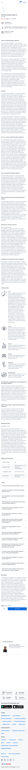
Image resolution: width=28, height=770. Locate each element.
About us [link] (3, 753)
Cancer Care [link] (22, 724)
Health (3, 712)
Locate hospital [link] (5, 730)
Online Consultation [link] (6, 718)
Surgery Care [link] (6, 724)
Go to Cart (17, 608)
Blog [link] (2, 742)
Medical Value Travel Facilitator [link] (9, 745)
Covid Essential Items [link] (19, 721)
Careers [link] (8, 742)
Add (4, 608)
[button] (20, 2)
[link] (6, 706)
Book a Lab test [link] (7, 721)
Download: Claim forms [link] (18, 730)
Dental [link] (14, 724)
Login (24, 2)
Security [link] (15, 742)
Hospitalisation (3, 727)
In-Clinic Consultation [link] (20, 718)
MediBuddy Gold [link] (5, 715)
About (3, 737)
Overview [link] (3, 739)
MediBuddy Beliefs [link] (6, 748)
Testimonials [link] (12, 739)
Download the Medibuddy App (10, 703)
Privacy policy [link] (5, 756)
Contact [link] (20, 739)
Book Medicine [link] (16, 715)
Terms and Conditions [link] (14, 753)
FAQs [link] (2, 733)
